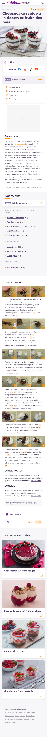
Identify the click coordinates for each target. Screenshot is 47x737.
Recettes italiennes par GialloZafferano (18, 2)
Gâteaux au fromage (9, 9)
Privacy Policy (20, 716)
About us (22, 712)
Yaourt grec (12, 247)
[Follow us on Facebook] (19, 69)
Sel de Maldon (13, 235)
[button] (34, 480)
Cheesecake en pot (14, 651)
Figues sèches (13, 231)
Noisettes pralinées (15, 218)
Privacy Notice (9, 716)
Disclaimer (19, 719)
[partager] (5, 62)
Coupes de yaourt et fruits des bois (22, 611)
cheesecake (20, 144)
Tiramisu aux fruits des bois (18, 691)
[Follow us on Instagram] (25, 69)
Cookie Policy (30, 716)
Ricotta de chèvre (15, 251)
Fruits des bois (13, 268)
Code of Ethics (29, 719)
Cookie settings (10, 719)
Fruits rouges (13, 226)
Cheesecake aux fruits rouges (19, 571)
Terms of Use (30, 712)
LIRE (40, 576)
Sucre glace (12, 256)
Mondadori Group (10, 722)
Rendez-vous (13, 222)
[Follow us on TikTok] (31, 69)
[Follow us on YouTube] (37, 69)
